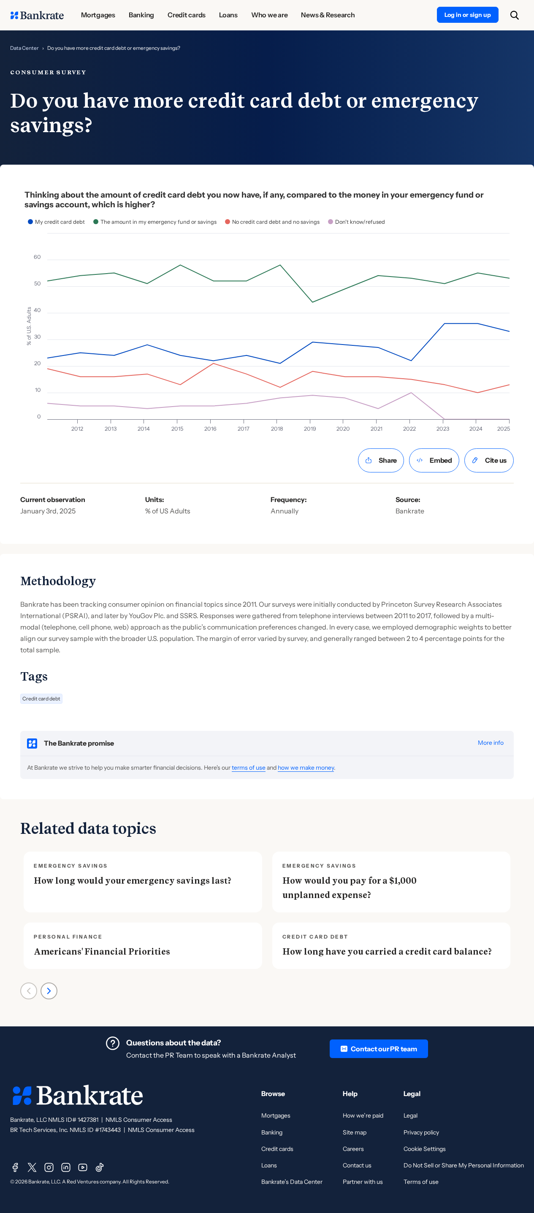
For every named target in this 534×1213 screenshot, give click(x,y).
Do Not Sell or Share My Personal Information (464, 1165)
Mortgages (275, 1115)
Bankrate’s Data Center (292, 1182)
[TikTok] (100, 1167)
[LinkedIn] (66, 1167)
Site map (354, 1132)
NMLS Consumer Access (139, 1119)
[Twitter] (32, 1167)
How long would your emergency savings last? (132, 881)
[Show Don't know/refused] (356, 222)
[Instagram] (49, 1167)
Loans (269, 1165)
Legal (410, 1115)
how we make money (306, 767)
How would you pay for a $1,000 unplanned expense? (349, 888)
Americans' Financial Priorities (102, 952)
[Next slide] (49, 990)
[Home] (37, 15)
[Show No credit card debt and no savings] (272, 222)
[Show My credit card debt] (56, 222)
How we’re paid (363, 1115)
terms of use (249, 767)
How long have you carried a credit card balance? (387, 952)
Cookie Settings (425, 1149)
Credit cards (277, 1149)
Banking (271, 1132)
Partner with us (363, 1182)
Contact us (357, 1165)
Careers (353, 1149)
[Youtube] (83, 1167)
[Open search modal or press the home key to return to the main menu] (514, 15)
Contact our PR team (384, 1049)
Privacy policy (421, 1132)
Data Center (24, 48)
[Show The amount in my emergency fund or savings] (155, 222)
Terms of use (421, 1182)
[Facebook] (15, 1167)
